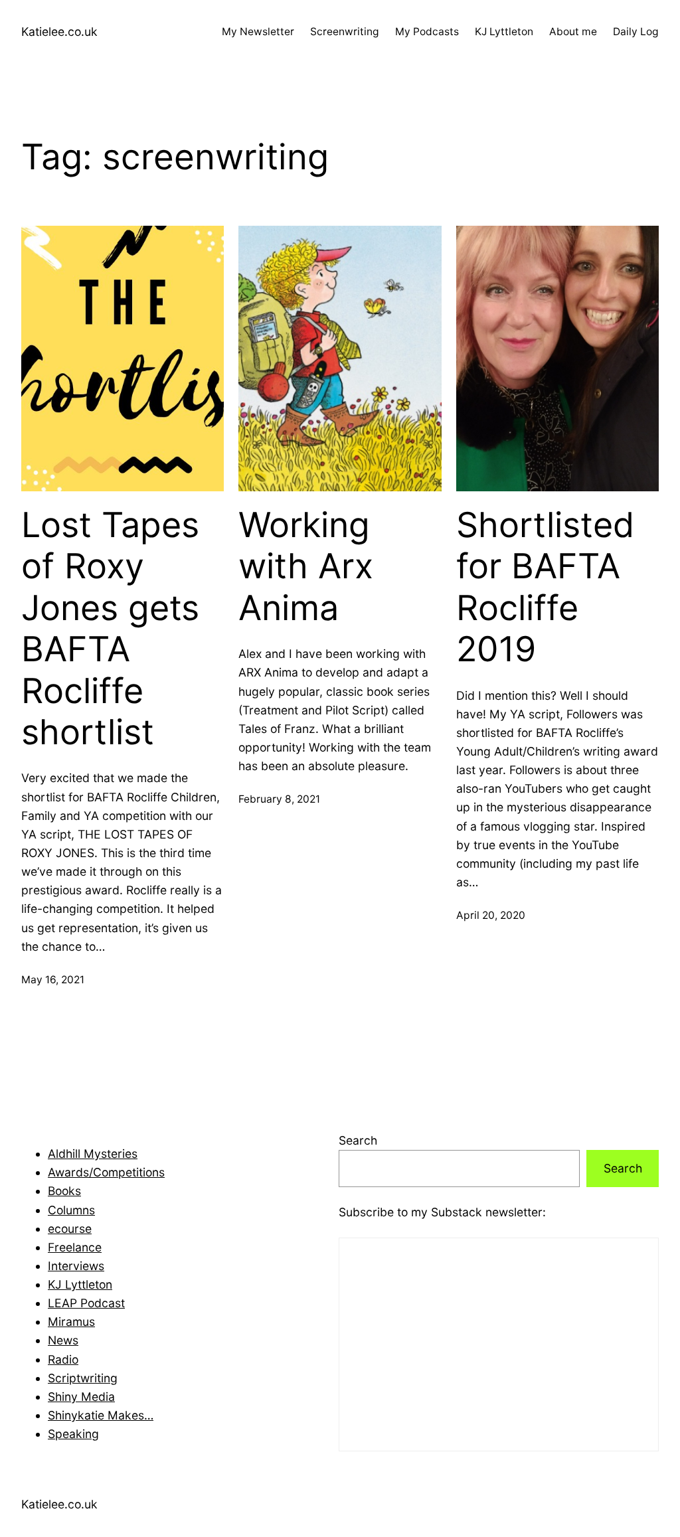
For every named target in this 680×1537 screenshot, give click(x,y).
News (63, 1340)
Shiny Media (81, 1397)
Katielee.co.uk (59, 32)
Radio (63, 1359)
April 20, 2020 (490, 915)
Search (358, 1140)
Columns (71, 1210)
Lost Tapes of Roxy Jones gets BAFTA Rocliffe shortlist (110, 629)
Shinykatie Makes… (100, 1415)
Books (64, 1191)
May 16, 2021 (52, 979)
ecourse (70, 1229)
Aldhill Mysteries (92, 1154)
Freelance (75, 1247)
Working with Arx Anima (305, 567)
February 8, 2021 (279, 799)
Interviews (76, 1266)
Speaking (73, 1434)
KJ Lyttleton (80, 1284)
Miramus (71, 1322)
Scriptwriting (83, 1378)
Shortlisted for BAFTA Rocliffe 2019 (545, 587)
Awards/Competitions (106, 1172)
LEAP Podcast (86, 1303)
